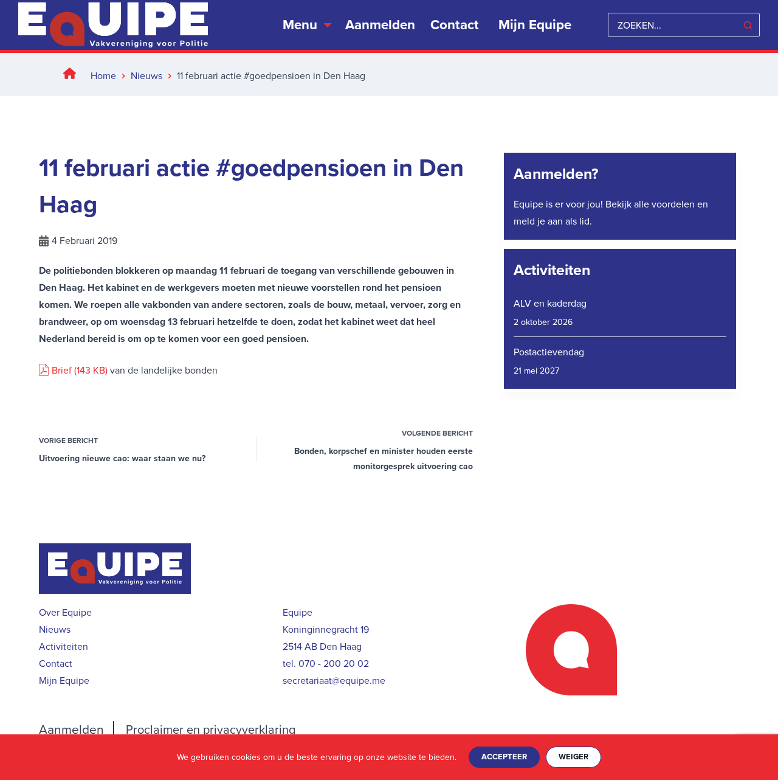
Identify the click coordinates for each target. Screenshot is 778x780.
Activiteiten (552, 270)
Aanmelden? (556, 173)
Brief (63, 370)
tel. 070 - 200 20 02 (326, 663)
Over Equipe (65, 612)
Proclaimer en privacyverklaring (210, 729)
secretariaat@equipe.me (334, 681)
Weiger (573, 756)
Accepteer (504, 756)
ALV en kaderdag (550, 303)
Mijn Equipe (64, 681)
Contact (454, 25)
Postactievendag (549, 352)
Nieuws (55, 629)
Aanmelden (380, 25)
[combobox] (672, 25)
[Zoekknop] (747, 25)
